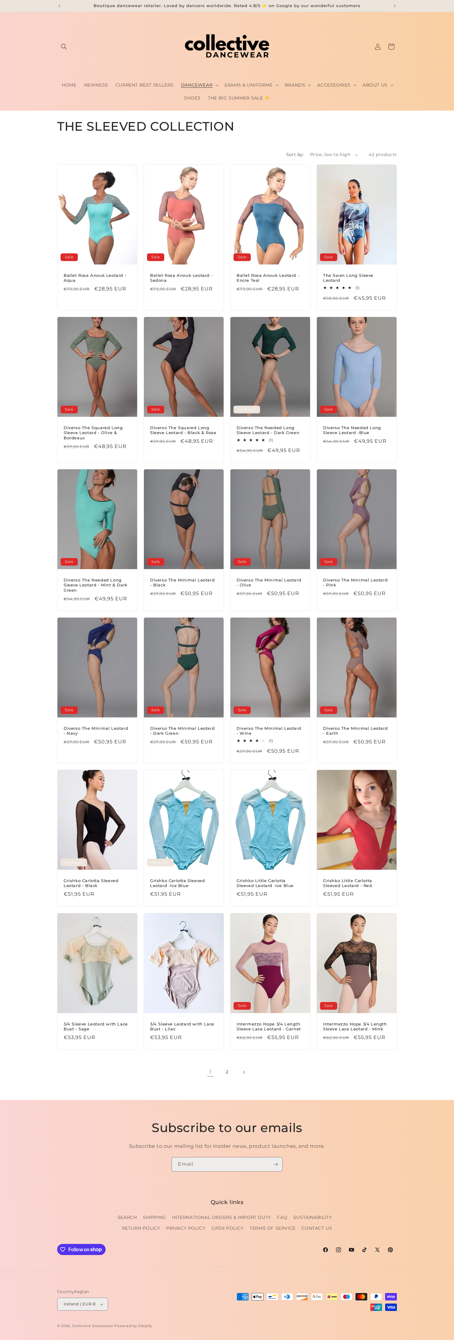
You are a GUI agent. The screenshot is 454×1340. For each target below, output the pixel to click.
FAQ (282, 1217)
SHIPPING (154, 1217)
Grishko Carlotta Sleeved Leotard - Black (91, 883)
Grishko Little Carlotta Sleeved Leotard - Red (347, 883)
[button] (64, 46)
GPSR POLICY (228, 1228)
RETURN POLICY (141, 1228)
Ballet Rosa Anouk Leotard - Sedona (181, 278)
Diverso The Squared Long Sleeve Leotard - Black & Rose (183, 430)
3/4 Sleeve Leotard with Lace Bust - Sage (96, 1026)
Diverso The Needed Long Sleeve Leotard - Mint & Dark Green (96, 585)
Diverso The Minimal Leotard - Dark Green (182, 731)
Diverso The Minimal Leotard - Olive (269, 582)
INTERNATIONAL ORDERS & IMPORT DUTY (221, 1217)
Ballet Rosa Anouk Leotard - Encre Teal (268, 278)
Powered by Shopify (133, 1326)
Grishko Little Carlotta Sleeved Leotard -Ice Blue (265, 883)
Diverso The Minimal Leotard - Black (182, 582)
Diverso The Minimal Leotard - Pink (355, 582)
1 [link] (210, 1072)
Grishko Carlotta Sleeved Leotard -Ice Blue (177, 883)
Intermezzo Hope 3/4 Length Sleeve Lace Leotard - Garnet (269, 1026)
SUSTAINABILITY (312, 1217)
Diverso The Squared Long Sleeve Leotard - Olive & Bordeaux (93, 433)
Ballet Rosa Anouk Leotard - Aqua (95, 278)
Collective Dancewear (92, 1326)
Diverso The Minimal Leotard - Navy (96, 731)
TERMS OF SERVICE (273, 1228)
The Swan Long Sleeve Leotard (348, 278)
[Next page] (243, 1072)
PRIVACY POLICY (185, 1228)
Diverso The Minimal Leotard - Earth (355, 731)
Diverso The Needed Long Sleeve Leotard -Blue (352, 430)
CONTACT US (316, 1228)
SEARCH (127, 1217)
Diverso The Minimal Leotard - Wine (269, 731)
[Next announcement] (394, 6)
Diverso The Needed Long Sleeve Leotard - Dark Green (268, 430)
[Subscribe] (275, 1164)
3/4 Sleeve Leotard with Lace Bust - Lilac (182, 1026)
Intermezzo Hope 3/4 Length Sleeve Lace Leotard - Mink (355, 1026)
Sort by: (295, 154)
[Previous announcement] (59, 6)
